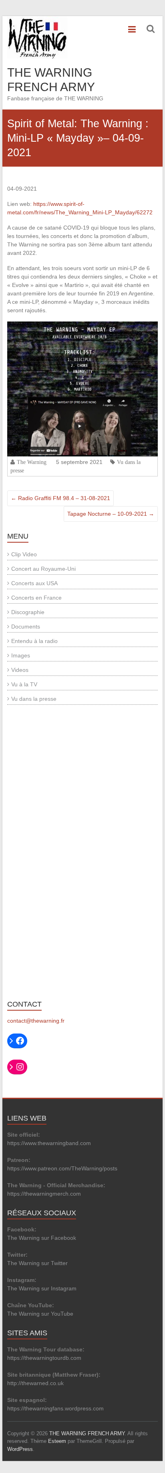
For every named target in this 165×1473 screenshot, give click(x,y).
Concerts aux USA (34, 583)
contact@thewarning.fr (35, 1020)
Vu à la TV (24, 684)
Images (20, 655)
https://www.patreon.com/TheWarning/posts (62, 1168)
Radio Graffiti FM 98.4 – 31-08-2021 (60, 498)
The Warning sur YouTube (40, 1313)
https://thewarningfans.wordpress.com (55, 1408)
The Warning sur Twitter (37, 1263)
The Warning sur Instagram (41, 1288)
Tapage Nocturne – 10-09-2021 (110, 514)
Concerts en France (36, 597)
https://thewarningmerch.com (44, 1193)
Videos (19, 670)
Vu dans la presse (33, 699)
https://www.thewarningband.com (49, 1143)
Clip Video (24, 554)
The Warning (31, 462)
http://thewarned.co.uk (35, 1383)
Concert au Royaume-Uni (43, 569)
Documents (25, 626)
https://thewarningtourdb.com (44, 1358)
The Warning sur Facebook (41, 1238)
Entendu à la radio (34, 641)
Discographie (27, 612)
